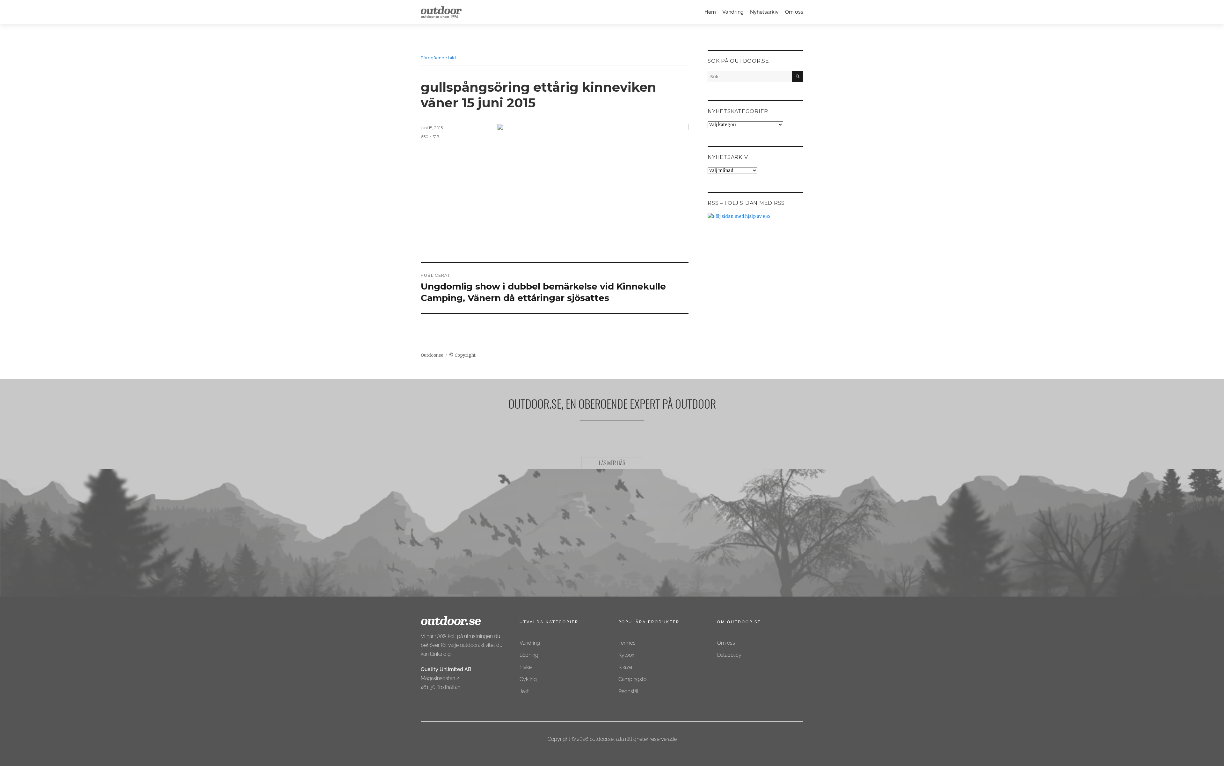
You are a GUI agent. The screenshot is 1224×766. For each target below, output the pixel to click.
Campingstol (633, 679)
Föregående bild (438, 57)
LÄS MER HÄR (612, 464)
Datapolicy (729, 655)
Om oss (794, 12)
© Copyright (462, 355)
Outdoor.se (432, 355)
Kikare (625, 667)
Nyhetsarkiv (764, 12)
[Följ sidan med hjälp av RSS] (755, 216)
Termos (627, 643)
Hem (710, 12)
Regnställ (629, 691)
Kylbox (626, 655)
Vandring (733, 12)
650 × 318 (430, 136)
